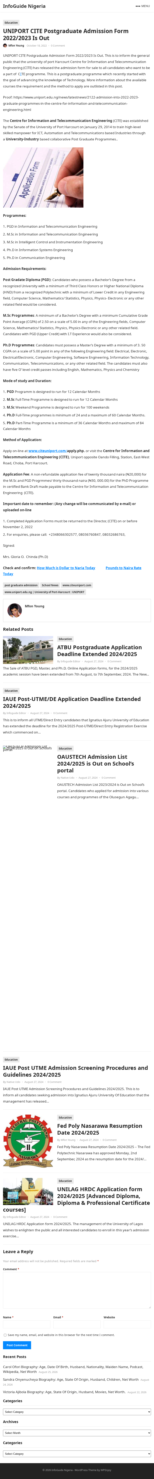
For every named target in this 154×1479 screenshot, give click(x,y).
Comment (11, 1269)
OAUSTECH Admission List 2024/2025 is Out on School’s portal (95, 763)
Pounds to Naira (131, 139)
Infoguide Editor (70, 661)
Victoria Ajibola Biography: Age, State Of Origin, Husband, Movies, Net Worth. (64, 1392)
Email (58, 1317)
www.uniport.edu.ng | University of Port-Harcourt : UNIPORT (44, 592)
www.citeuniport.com (77, 585)
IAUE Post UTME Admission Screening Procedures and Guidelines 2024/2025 (75, 1071)
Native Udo (67, 777)
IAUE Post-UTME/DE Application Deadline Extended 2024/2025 (72, 702)
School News (50, 585)
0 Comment (58, 45)
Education (11, 22)
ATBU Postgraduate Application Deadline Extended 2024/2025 (99, 650)
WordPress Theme (85, 1470)
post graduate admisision (21, 585)
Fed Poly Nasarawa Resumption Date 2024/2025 (99, 1129)
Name (8, 1317)
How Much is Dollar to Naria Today (66, 568)
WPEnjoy (106, 1470)
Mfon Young (16, 45)
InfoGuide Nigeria (24, 6)
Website (109, 1317)
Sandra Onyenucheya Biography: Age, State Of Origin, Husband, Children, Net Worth (71, 1379)
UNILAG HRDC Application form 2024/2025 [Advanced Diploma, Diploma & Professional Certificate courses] (76, 1199)
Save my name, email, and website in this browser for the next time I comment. (61, 1335)
